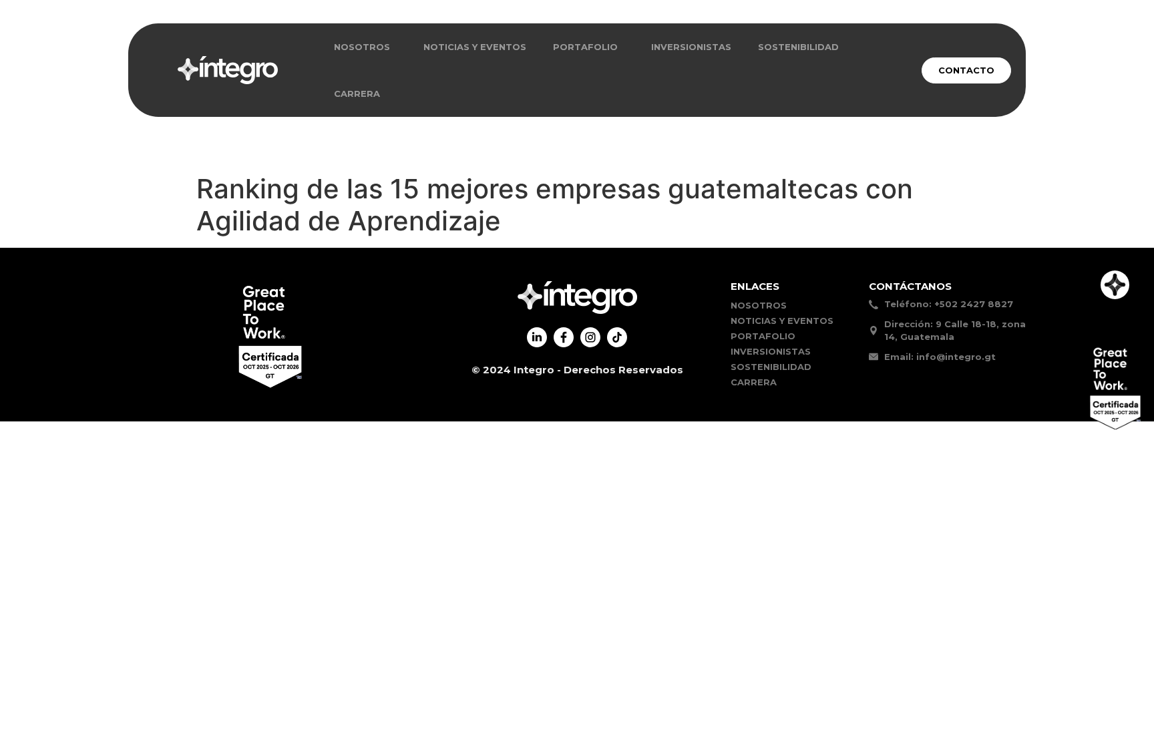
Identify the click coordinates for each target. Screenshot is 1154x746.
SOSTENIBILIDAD (798, 46)
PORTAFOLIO (763, 336)
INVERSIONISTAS (691, 46)
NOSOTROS (362, 46)
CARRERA (357, 93)
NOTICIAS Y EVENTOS (474, 46)
